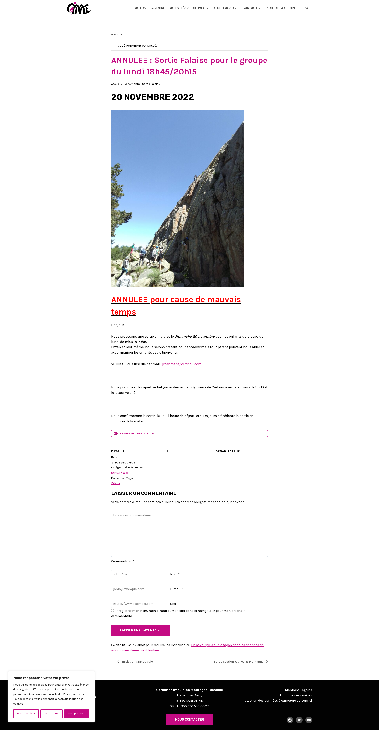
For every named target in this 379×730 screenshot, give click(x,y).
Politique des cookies (296, 695)
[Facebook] (290, 720)
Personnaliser (26, 713)
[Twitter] (299, 720)
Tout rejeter (51, 713)
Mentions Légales (298, 690)
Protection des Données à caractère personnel (277, 700)
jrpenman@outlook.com (182, 364)
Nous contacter (189, 719)
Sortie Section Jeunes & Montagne (239, 661)
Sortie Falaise (119, 473)
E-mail (176, 589)
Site (173, 604)
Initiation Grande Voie (137, 661)
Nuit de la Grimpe (281, 8)
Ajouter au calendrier (134, 433)
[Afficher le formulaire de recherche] (307, 8)
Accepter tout (77, 713)
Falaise (115, 483)
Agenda (157, 8)
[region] (51, 696)
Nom (175, 574)
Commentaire (122, 561)
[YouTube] (308, 720)
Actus (140, 8)
